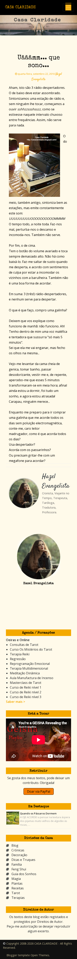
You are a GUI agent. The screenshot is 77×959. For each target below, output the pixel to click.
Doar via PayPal (38, 791)
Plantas (17, 883)
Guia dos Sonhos (23, 874)
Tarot (15, 893)
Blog (14, 845)
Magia (16, 879)
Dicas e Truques (23, 860)
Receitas (17, 888)
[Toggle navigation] (68, 7)
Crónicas (17, 850)
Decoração (19, 855)
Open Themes (40, 955)
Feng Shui (18, 869)
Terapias (18, 898)
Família (16, 864)
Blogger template (18, 955)
